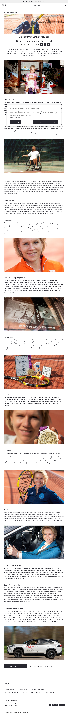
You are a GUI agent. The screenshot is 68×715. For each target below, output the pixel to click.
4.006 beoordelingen (39, 1)
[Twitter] (45, 44)
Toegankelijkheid (49, 692)
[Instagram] (53, 705)
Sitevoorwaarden (36, 692)
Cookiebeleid (9, 689)
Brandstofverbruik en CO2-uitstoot (16, 692)
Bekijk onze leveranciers (15, 117)
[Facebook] (41, 44)
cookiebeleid (38, 113)
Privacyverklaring (22, 689)
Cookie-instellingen (15, 122)
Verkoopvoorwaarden (37, 689)
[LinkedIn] (48, 44)
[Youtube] (60, 705)
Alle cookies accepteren (52, 122)
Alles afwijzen (39, 122)
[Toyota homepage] (4, 5)
